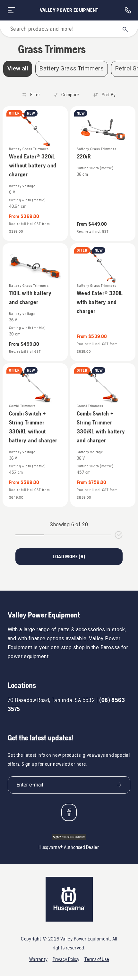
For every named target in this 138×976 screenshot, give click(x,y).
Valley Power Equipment (69, 10)
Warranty (38, 959)
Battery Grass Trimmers (71, 68)
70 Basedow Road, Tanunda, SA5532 (51, 700)
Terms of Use (96, 959)
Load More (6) (69, 556)
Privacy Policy (66, 959)
